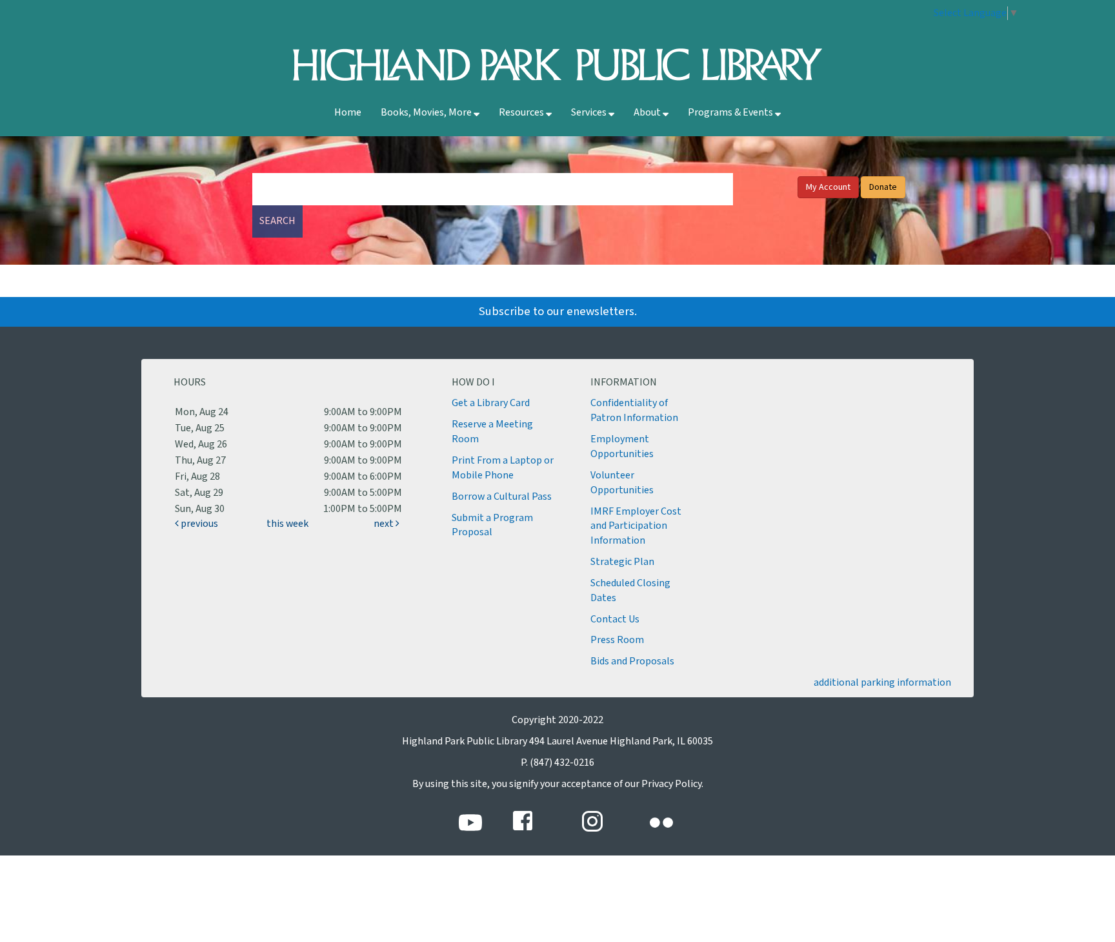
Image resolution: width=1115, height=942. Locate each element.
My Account (828, 187)
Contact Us (614, 619)
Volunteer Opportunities (622, 483)
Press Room (617, 640)
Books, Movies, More (427, 112)
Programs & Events (731, 112)
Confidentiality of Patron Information (634, 410)
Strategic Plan (622, 562)
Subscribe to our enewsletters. (558, 311)
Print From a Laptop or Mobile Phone (503, 468)
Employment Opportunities (622, 447)
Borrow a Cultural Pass (502, 497)
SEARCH (277, 221)
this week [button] (287, 524)
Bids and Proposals (632, 661)
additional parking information (882, 683)
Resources (522, 112)
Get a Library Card (491, 403)
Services (589, 112)
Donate (883, 187)
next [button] (385, 524)
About (648, 112)
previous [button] (198, 524)
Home (347, 112)
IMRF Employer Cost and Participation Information (635, 526)
